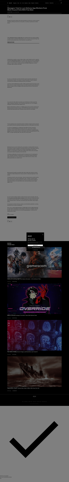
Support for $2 (35, 245)
